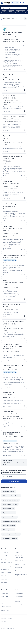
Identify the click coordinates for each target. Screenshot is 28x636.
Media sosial (18, 605)
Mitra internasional (6, 606)
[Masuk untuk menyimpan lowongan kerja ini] (24, 69)
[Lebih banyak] (21, 69)
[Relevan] (18, 462)
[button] (25, 18)
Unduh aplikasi (5, 586)
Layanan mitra (5, 610)
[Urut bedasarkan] (25, 18)
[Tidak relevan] (23, 462)
